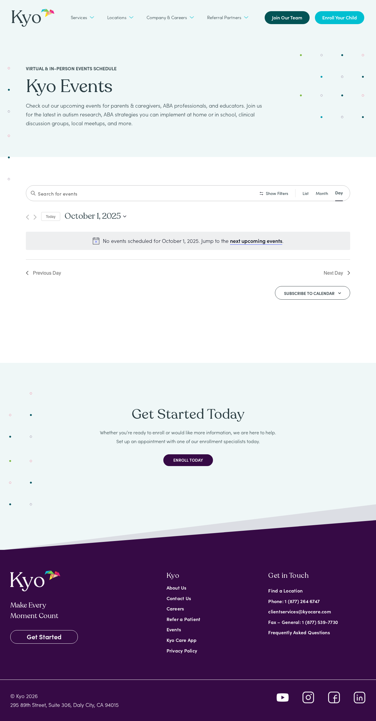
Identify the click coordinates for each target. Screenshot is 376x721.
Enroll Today (188, 460)
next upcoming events (256, 240)
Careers (175, 608)
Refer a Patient (184, 619)
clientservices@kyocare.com (299, 611)
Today (51, 216)
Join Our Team (287, 17)
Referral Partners (224, 17)
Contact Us (179, 598)
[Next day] (35, 217)
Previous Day (47, 272)
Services (79, 17)
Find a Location (285, 590)
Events (174, 629)
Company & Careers (167, 17)
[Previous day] (27, 217)
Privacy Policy (182, 650)
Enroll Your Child (339, 17)
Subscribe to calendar (309, 293)
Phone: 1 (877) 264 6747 (294, 601)
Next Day (333, 272)
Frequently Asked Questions (299, 632)
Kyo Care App (182, 640)
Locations (116, 17)
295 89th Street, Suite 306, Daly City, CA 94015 (64, 704)
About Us (177, 587)
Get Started (44, 636)
